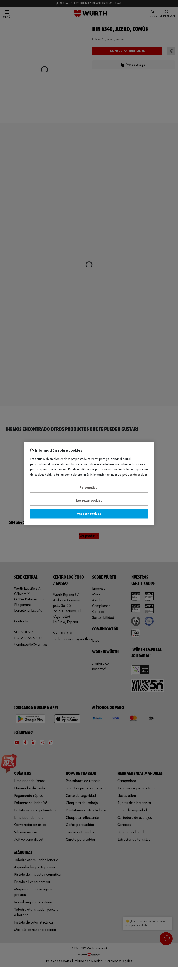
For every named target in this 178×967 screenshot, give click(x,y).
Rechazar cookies (89, 500)
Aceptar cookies (89, 513)
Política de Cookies (134, 475)
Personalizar (89, 487)
